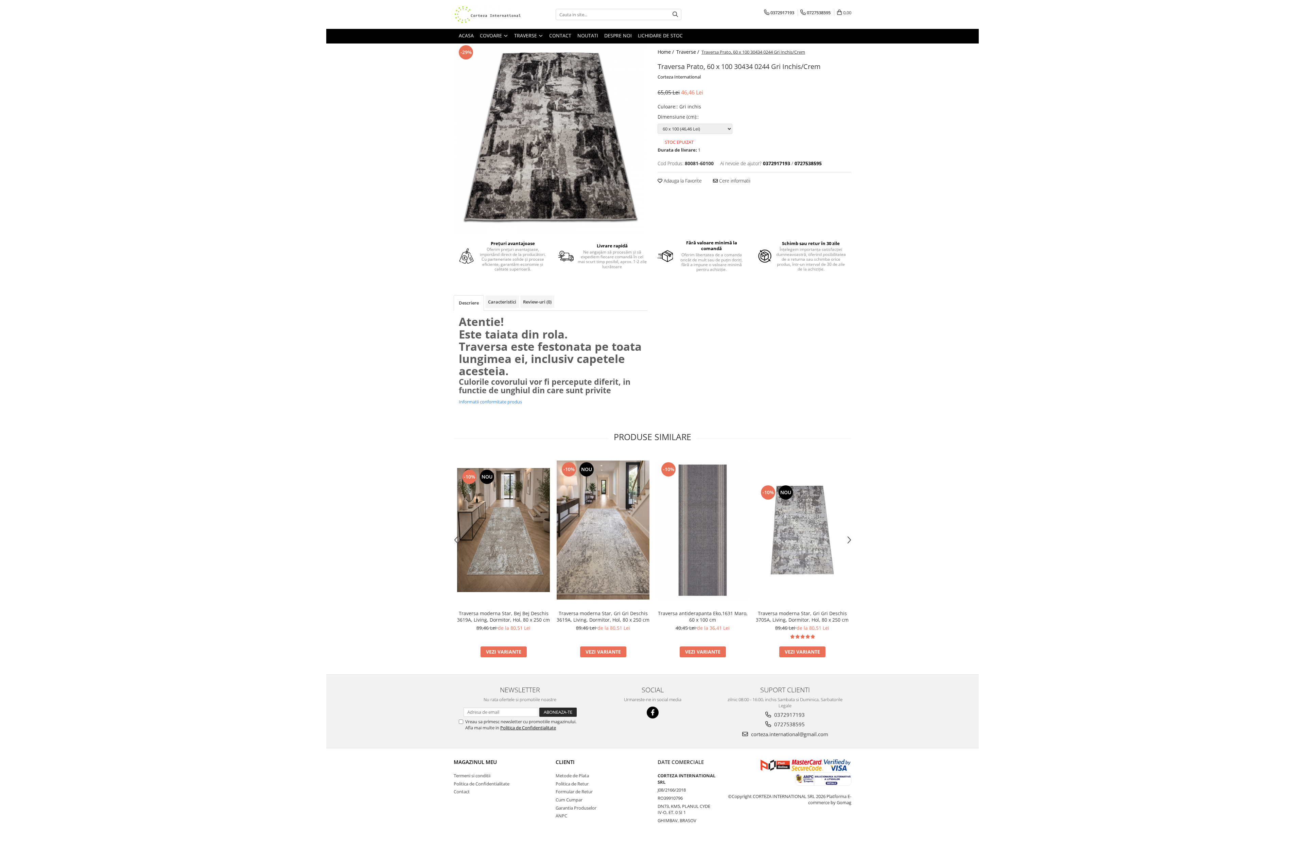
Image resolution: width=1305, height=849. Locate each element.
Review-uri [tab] (537, 302)
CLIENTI (565, 762)
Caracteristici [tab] (502, 302)
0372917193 (789, 714)
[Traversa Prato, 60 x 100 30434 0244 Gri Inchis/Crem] (550, 139)
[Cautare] (675, 14)
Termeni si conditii (472, 776)
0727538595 (789, 724)
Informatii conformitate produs (490, 402)
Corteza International (679, 77)
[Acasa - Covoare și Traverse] (488, 14)
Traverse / (688, 52)
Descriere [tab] (469, 303)
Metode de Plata (572, 776)
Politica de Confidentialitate (528, 728)
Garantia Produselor (576, 808)
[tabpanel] (550, 139)
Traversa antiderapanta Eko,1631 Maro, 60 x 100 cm (703, 616)
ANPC (561, 816)
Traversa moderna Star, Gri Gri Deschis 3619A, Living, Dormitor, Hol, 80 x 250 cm (603, 616)
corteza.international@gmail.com (789, 734)
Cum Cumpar (569, 800)
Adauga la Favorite (682, 180)
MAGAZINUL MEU (475, 762)
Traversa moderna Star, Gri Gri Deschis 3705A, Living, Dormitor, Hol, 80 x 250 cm (802, 616)
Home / (666, 52)
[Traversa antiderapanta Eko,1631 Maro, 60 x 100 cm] (702, 530)
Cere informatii (734, 180)
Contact (462, 792)
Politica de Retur (572, 784)
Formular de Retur (574, 792)
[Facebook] (653, 712)
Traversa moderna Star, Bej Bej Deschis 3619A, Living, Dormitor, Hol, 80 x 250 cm (503, 616)
